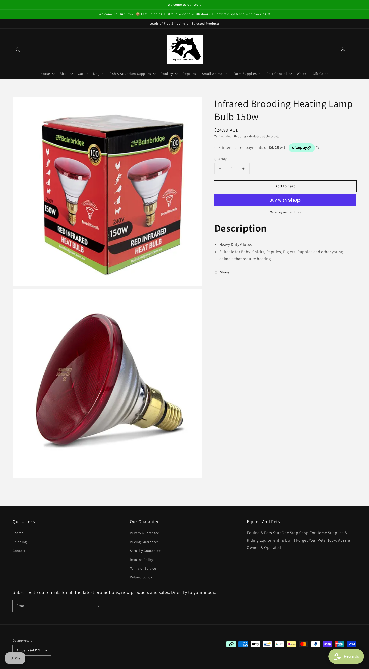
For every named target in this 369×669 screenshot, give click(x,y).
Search (18, 533)
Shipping (239, 136)
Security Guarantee (145, 550)
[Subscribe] (97, 605)
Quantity (220, 159)
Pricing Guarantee (144, 542)
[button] (18, 49)
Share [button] (224, 272)
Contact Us (21, 550)
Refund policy (141, 577)
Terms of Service (143, 568)
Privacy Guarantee (144, 533)
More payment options (285, 212)
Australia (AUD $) (29, 650)
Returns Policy (141, 559)
